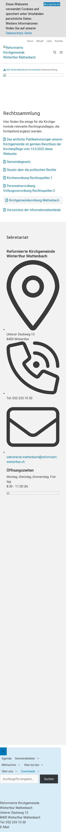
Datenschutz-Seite (19, 33)
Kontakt (59, 41)
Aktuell (39, 41)
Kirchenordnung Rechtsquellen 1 (29, 178)
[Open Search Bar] (55, 52)
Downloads (28, 771)
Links (49, 41)
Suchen (49, 779)
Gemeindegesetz (19, 162)
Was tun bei (31, 765)
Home (30, 41)
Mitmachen (9, 765)
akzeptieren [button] (52, 4)
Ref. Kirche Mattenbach (17, 70)
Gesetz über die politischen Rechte (31, 170)
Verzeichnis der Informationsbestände (34, 210)
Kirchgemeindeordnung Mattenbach (34, 200)
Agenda (6, 758)
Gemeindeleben (25, 758)
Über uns (7, 771)
